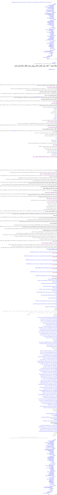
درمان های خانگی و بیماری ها (50, 29)
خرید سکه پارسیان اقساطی (32, 312)
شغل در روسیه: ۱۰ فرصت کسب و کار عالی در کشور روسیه (48, 375)
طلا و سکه (50, 53)
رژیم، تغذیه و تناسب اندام (50, 467)
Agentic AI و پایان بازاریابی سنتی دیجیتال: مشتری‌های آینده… (48, 428)
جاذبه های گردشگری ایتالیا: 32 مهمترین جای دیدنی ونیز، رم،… (48, 321)
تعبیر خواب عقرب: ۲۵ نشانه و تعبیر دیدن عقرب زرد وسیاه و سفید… (47, 327)
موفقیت (54, 19)
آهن (36, 210)
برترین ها (54, 40)
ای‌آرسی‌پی (44, 185)
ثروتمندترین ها (52, 41)
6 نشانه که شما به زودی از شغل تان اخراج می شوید (50, 366)
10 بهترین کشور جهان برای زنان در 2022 (51, 337)
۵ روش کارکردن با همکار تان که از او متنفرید (51, 385)
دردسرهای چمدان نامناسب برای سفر (52, 346)
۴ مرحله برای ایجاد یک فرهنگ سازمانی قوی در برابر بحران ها (48, 352)
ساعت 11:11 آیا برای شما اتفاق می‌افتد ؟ (51, 324)
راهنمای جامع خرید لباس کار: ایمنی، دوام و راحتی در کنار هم (48, 401)
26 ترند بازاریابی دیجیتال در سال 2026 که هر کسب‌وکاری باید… (48, 425)
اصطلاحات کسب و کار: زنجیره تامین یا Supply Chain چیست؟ (48, 371)
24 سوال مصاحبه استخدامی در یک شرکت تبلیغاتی (50, 397)
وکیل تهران (46, 312)
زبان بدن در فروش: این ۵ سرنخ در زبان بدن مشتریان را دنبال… (48, 359)
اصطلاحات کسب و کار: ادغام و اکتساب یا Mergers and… (49, 391)
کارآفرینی (52, 444)
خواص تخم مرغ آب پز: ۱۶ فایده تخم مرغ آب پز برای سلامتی (49, 320)
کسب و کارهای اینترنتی (50, 8)
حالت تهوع (55, 108)
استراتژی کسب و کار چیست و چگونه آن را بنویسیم (50, 355)
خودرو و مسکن (50, 55)
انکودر (36, 312)
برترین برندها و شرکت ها (50, 478)
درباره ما (54, 434)
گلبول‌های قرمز (37, 96)
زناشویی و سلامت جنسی (50, 17)
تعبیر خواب (52, 452)
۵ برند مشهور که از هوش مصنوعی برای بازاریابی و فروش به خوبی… (47, 398)
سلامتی (56, 293)
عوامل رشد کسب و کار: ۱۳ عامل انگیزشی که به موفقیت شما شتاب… (47, 362)
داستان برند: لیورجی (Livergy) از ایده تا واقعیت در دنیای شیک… (48, 350)
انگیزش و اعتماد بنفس (50, 22)
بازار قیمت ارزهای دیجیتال (48, 486)
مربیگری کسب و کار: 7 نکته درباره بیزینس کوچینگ (50, 372)
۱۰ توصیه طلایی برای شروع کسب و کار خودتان (50, 365)
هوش (53, 26)
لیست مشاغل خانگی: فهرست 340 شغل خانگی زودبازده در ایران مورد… (47, 317)
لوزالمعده (53, 153)
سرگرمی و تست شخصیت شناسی (49, 13)
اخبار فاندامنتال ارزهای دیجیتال (48, 51)
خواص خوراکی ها (51, 28)
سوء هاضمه (54, 118)
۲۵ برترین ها (52, 48)
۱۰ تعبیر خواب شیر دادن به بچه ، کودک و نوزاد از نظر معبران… (48, 333)
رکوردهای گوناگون (51, 46)
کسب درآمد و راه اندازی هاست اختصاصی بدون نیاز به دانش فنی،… (48, 400)
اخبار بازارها (52, 52)
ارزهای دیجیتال (52, 50)
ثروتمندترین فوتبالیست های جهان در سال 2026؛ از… (50, 420)
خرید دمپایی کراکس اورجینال (41, 312)
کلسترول (43, 85)
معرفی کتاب (52, 20)
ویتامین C (38, 210)
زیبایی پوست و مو (51, 30)
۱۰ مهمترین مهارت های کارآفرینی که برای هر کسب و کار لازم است (47, 384)
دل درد (55, 114)
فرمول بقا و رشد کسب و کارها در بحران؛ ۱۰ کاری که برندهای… (48, 429)
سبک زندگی (53, 12)
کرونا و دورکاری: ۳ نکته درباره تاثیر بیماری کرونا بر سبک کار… (48, 381)
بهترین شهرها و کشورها (50, 471)
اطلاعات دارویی (51, 32)
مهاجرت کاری (52, 36)
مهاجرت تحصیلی (51, 37)
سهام (51, 490)
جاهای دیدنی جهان (51, 38)
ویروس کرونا (52, 34)
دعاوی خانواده (55, 312)
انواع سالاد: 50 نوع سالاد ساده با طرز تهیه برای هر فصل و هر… (48, 318)
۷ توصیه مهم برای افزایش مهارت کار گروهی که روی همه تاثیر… (48, 353)
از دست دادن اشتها (53, 140)
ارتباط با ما (53, 435)
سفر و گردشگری (53, 35)
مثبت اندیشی (52, 27)
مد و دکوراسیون (51, 16)
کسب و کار (53, 4)
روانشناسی (52, 31)
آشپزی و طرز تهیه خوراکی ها (50, 448)
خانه (54, 3)
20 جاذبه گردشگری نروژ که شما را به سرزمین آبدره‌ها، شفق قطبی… (47, 426)
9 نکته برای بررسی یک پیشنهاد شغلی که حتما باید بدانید (49, 403)
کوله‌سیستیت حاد (13, 130)
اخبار (56, 284)
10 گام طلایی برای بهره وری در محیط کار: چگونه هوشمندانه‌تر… (48, 382)
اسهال (55, 117)
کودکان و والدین (51, 18)
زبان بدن (52, 25)
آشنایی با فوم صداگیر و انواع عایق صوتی (51, 413)
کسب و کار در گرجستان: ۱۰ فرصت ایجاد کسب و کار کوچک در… (48, 387)
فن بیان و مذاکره (51, 460)
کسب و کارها (48, 56)
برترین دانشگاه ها (51, 45)
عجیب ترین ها (52, 42)
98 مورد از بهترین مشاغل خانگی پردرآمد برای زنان (50, 336)
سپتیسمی (55, 152)
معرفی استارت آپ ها (51, 7)
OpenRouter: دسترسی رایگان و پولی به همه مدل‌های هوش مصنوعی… (47, 356)
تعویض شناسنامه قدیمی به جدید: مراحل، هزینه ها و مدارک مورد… (48, 330)
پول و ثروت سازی (51, 23)
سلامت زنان (52, 33)
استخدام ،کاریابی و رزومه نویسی (49, 6)
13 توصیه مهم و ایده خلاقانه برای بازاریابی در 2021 (50, 378)
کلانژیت (55, 150)
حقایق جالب (55, 419)
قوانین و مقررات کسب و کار (50, 11)
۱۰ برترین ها (52, 47)
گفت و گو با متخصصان (50, 14)
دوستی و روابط (51, 15)
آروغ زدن (55, 115)
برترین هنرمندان (51, 44)
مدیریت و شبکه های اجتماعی (50, 445)
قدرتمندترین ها (52, 479)
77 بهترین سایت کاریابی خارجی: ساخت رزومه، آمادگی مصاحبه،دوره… (47, 394)
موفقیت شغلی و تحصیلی (50, 21)
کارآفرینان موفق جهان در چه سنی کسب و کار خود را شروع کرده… (47, 369)
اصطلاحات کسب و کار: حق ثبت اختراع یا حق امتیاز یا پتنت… (48, 368)
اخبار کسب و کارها (46, 57)
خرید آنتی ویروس (51, 312)
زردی (9, 175)
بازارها (54, 49)
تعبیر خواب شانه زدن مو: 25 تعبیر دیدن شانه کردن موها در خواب (48, 343)
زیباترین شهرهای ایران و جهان (49, 475)
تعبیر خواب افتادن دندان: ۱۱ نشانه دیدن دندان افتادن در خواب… (48, 334)
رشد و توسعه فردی (51, 456)
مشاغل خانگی (52, 441)
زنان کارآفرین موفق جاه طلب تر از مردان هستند (50, 407)
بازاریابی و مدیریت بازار (50, 10)
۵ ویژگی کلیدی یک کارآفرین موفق (52, 404)
